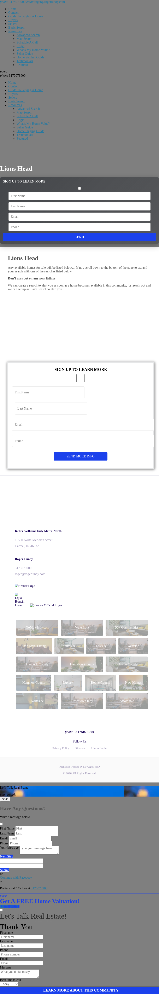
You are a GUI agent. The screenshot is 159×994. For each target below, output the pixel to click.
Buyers (13, 20)
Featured (22, 65)
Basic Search (16, 27)
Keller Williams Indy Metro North (38, 531)
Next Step (6, 856)
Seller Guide (25, 53)
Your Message (9, 847)
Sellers (12, 23)
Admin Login (99, 748)
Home (12, 9)
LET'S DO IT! (9, 906)
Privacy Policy (61, 748)
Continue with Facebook (16, 877)
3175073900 (12, 75)
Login (20, 46)
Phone (4, 843)
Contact (13, 12)
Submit (4, 870)
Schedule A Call (27, 42)
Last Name (7, 833)
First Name (7, 828)
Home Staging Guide (30, 57)
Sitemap (80, 748)
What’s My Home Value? (33, 50)
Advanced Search (28, 35)
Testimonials (25, 61)
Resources (15, 31)
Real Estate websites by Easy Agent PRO (79, 766)
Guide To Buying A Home (25, 16)
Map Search (24, 38)
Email (4, 838)
